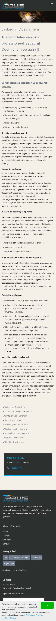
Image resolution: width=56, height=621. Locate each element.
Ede (5, 557)
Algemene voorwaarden (13, 593)
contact (16, 462)
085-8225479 (16, 468)
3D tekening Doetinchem (16, 416)
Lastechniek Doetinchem (16, 429)
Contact (6, 544)
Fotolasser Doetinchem (15, 407)
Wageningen (9, 563)
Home (5, 531)
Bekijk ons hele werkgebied (14, 570)
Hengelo (25, 557)
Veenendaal (14, 557)
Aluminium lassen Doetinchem (18, 411)
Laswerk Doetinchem (14, 437)
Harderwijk (37, 557)
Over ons (6, 535)
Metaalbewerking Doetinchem (18, 433)
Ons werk (7, 539)
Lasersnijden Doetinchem (16, 424)
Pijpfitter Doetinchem (14, 442)
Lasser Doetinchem (13, 420)
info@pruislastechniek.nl (20, 588)
